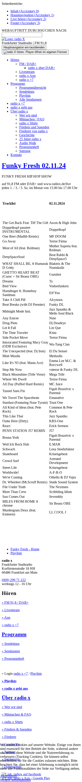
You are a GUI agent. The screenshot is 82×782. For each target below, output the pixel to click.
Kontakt (16, 155)
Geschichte (27, 135)
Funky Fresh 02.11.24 (34, 165)
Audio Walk (27, 143)
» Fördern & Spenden (17, 729)
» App (6, 617)
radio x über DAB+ (41, 68)
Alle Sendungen (30, 99)
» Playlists (9, 681)
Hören (14, 60)
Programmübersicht (32, 87)
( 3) (25, 23)
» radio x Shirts (12, 722)
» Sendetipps (10, 644)
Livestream (27, 72)
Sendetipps (26, 91)
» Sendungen (11, 651)
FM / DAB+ (28, 64)
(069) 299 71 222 (14, 580)
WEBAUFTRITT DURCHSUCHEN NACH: (34, 30)
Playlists (25, 95)
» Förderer (9, 737)
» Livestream (11, 610)
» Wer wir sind (12, 707)
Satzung (24, 151)
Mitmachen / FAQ (31, 119)
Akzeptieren (8, 776)
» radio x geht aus (15, 688)
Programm (17, 83)
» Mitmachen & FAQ (16, 714)
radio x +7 (26, 80)
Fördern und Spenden (34, 127)
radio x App (27, 76)
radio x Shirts (28, 123)
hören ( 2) (28, 19)
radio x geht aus (21, 107)
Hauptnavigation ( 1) (32, 15)
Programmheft (29, 147)
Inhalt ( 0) (24, 11)
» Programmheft (13, 658)
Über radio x (19, 111)
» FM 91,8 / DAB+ (15, 602)
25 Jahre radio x (30, 139)
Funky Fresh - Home (24, 549)
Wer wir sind (28, 115)
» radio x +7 (10, 625)
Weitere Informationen (15, 780)
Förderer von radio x (33, 131)
